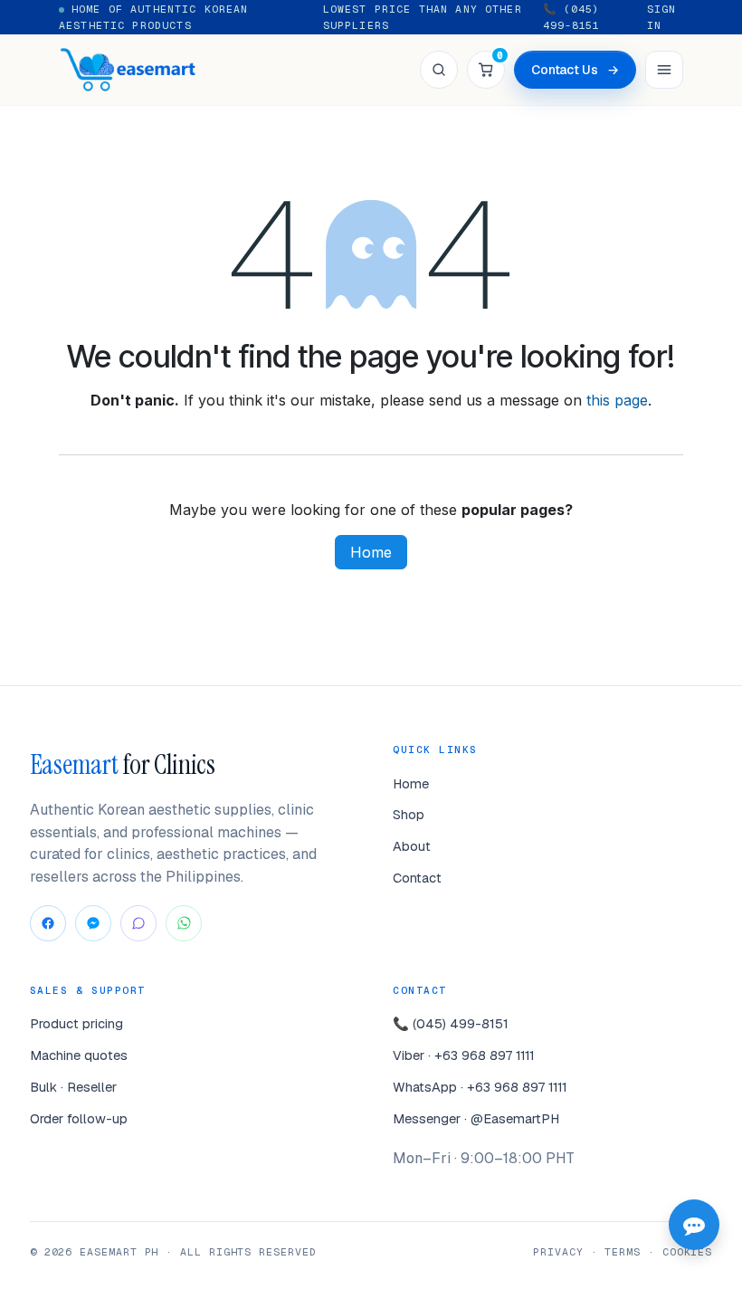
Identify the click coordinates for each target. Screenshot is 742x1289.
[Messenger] (93, 923)
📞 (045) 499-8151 (571, 17)
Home (371, 552)
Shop (408, 814)
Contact (417, 877)
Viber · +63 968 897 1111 (464, 1055)
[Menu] (664, 70)
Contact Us (575, 70)
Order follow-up (79, 1118)
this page (617, 400)
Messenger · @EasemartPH (476, 1118)
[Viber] (138, 923)
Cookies (687, 1251)
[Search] (439, 70)
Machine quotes (79, 1055)
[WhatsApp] (184, 923)
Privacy (558, 1251)
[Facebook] (48, 923)
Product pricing (76, 1023)
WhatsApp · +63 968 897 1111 (480, 1086)
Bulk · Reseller (73, 1086)
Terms (622, 1251)
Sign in (661, 17)
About (412, 846)
